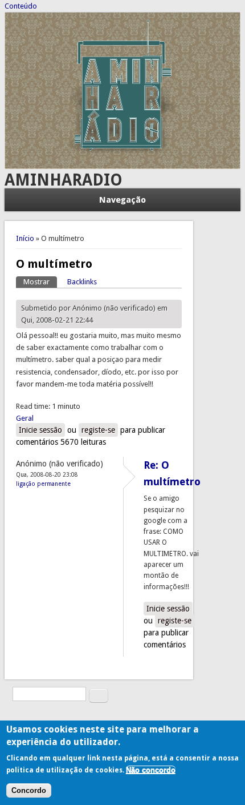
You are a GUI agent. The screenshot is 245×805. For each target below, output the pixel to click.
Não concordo (150, 770)
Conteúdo (21, 6)
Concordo (28, 790)
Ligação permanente (43, 483)
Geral (25, 418)
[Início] (123, 166)
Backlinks (82, 281)
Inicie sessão (40, 429)
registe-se (98, 429)
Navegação (122, 200)
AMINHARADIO (63, 180)
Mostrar (40, 281)
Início (25, 238)
